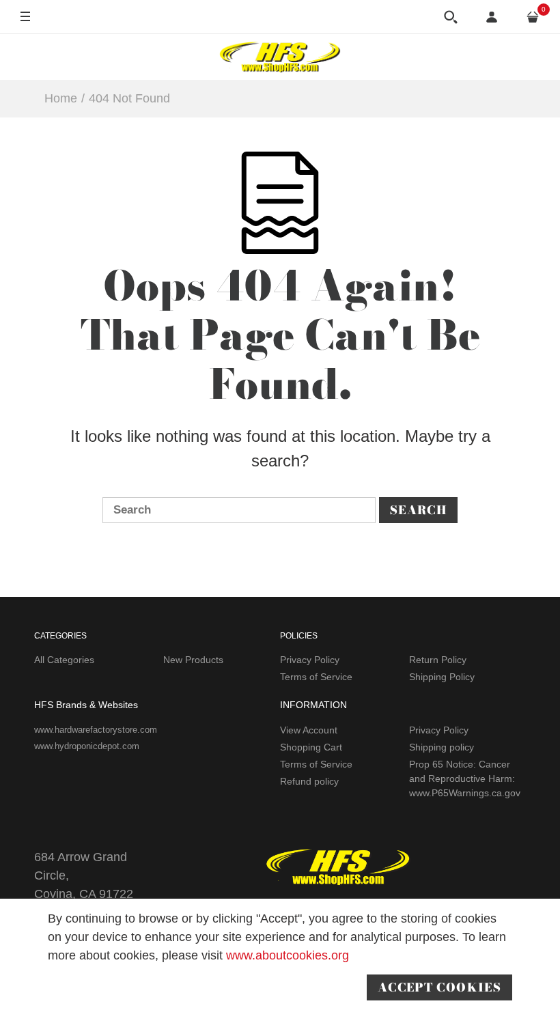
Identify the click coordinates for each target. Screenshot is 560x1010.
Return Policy (437, 659)
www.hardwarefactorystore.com (95, 730)
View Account (308, 730)
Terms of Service (316, 676)
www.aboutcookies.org (287, 955)
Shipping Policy (442, 676)
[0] (533, 17)
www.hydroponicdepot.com (86, 746)
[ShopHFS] (280, 56)
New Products (193, 659)
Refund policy (309, 781)
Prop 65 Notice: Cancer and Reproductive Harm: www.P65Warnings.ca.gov (464, 778)
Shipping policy (441, 747)
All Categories (64, 659)
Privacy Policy (309, 659)
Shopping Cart (311, 747)
